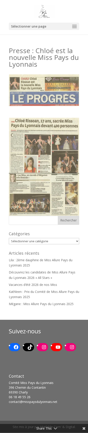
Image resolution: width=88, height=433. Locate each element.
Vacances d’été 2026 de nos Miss (33, 284)
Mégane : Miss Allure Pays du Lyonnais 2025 (41, 304)
